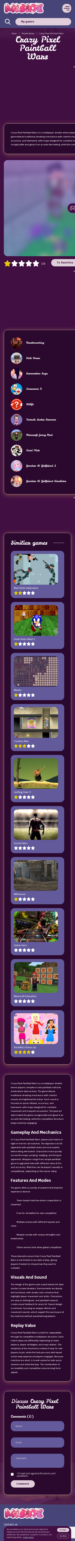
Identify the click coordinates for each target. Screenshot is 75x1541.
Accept (62, 1530)
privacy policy (28, 1537)
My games (27, 21)
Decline (63, 1536)
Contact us (11, 1524)
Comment (22, 1483)
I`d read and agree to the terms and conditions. (36, 1474)
